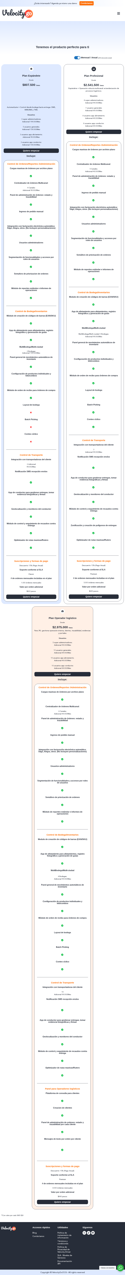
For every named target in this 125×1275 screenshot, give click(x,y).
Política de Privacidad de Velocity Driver (64, 1249)
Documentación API (64, 1262)
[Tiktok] (88, 1233)
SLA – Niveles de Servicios (64, 1256)
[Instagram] (84, 1233)
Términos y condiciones (62, 1242)
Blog (34, 1233)
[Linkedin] (93, 1233)
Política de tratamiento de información (64, 1235)
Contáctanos (38, 1236)
